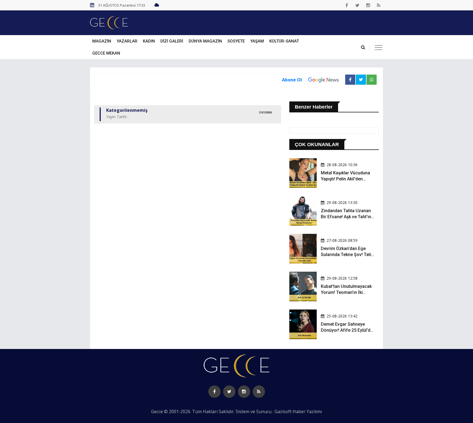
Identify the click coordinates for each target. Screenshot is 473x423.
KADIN (149, 41)
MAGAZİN (101, 41)
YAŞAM (257, 41)
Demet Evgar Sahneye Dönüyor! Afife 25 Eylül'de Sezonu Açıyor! (347, 330)
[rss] (379, 5)
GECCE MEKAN (106, 53)
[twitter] (357, 5)
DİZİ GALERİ (171, 41)
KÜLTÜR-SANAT (284, 41)
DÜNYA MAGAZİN (205, 41)
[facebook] (347, 5)
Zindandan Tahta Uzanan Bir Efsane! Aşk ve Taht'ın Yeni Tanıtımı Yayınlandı (346, 217)
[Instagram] (368, 5)
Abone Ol (292, 80)
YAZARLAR (127, 41)
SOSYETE (236, 41)
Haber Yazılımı (307, 411)
